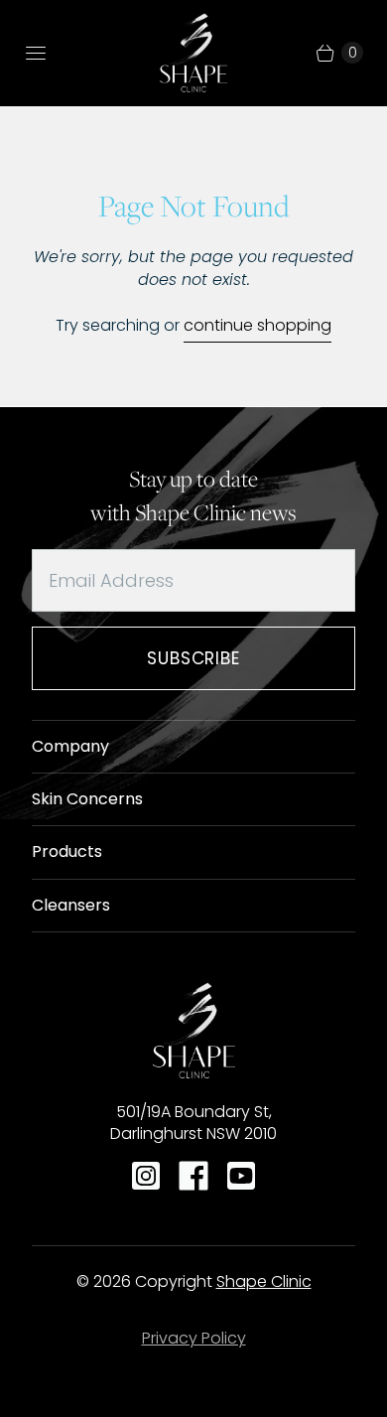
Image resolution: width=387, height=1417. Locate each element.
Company (70, 746)
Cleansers (71, 905)
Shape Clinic (264, 1281)
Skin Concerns (87, 798)
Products (67, 851)
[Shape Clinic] (193, 52)
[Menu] (36, 52)
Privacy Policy (194, 1338)
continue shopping (257, 326)
